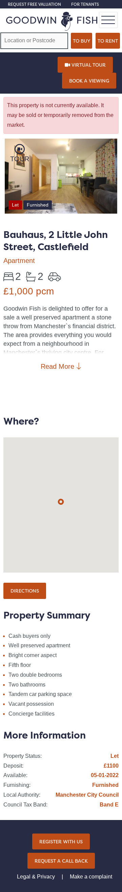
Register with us (61, 841)
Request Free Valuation (34, 4)
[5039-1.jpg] (61, 177)
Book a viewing (89, 80)
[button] (61, 502)
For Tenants (85, 4)
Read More (58, 366)
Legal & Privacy (36, 876)
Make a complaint (91, 876)
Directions (25, 590)
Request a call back (61, 861)
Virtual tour (88, 65)
